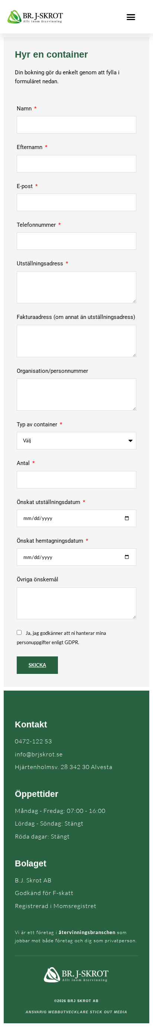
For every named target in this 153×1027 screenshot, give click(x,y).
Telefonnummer (37, 225)
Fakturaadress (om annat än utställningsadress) (76, 317)
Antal (24, 463)
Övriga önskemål (37, 579)
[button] (131, 17)
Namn (25, 108)
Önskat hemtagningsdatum (51, 540)
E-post (25, 186)
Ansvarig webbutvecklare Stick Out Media (76, 1012)
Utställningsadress (41, 263)
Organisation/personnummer (52, 371)
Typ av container (38, 424)
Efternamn (30, 147)
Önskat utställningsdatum (49, 502)
